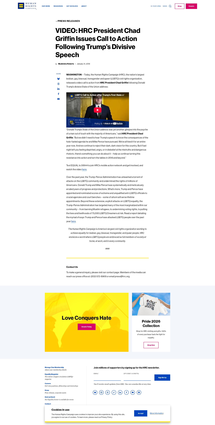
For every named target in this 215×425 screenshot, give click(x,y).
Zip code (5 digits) (136, 373)
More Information (156, 413)
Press (47, 390)
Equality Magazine (51, 374)
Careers (48, 383)
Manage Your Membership (54, 367)
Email (100, 373)
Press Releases (69, 21)
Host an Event (50, 397)
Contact (48, 404)
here (84, 169)
